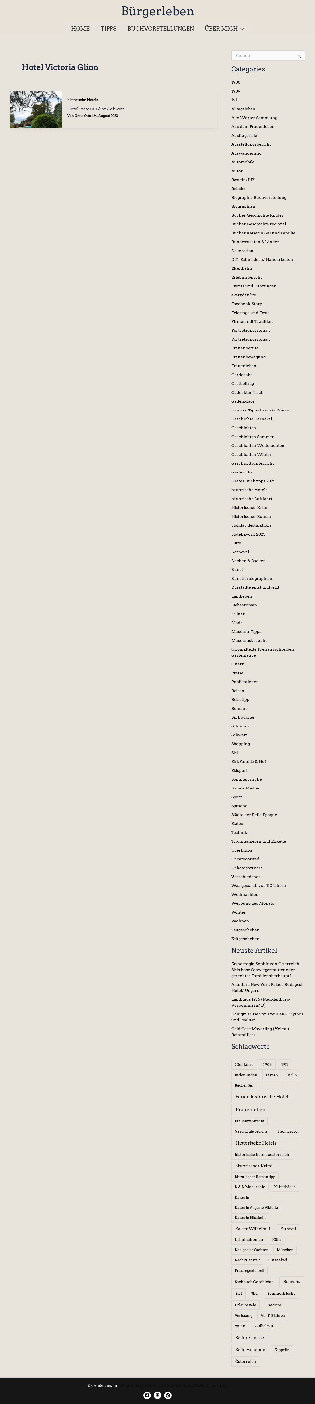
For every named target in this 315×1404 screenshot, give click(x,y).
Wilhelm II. (264, 1326)
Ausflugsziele (244, 135)
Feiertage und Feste (250, 312)
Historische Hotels (256, 1143)
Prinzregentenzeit (249, 1271)
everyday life (243, 295)
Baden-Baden (246, 1075)
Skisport (239, 770)
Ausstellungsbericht (251, 144)
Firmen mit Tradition (252, 321)
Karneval (240, 552)
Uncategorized (245, 859)
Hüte (236, 543)
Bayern (272, 1075)
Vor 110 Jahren (273, 1316)
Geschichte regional (252, 1131)
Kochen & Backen (248, 560)
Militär (238, 614)
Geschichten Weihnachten (257, 445)
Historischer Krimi (249, 507)
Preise (237, 673)
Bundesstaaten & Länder (255, 241)
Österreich (245, 1361)
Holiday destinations (251, 525)
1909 (235, 91)
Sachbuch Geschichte (254, 1282)
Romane (239, 708)
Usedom (273, 1305)
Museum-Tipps (246, 631)
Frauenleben (243, 365)
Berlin (291, 1075)
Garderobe (241, 374)
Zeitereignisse (250, 1337)
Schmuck (240, 726)
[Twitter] (168, 1395)
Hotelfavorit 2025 (248, 534)
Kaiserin (242, 1197)
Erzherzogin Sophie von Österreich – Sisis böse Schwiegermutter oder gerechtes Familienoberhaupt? (266, 970)
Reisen (237, 690)
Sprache (239, 806)
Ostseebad (277, 1260)
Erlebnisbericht (246, 277)
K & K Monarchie (250, 1187)
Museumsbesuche (249, 640)
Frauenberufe (245, 348)
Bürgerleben (157, 11)
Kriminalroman (249, 1239)
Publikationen (245, 681)
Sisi (234, 752)
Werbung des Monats (252, 903)
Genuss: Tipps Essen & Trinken (261, 410)
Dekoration (242, 250)
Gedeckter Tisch (247, 392)
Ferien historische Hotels (263, 1096)
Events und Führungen (254, 286)
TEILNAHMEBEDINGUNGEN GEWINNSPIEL (200, 1385)
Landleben (241, 596)
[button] (241, 28)
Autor (237, 171)
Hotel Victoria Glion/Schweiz (95, 109)
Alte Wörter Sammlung (254, 117)
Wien (240, 1326)
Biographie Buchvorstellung (258, 197)
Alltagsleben (243, 109)
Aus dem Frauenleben (253, 126)
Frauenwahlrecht (249, 1121)
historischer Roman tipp (255, 1177)
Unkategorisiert (246, 868)
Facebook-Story (246, 303)
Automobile (242, 162)
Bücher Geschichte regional (258, 224)
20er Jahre (244, 1064)
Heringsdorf (288, 1131)
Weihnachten (245, 894)
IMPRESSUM (126, 1385)
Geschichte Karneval (251, 419)
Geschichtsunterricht (252, 463)
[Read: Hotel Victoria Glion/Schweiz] (36, 109)
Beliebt (238, 188)
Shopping (240, 743)
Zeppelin (282, 1350)
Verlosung (243, 1316)
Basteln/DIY (243, 179)
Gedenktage (243, 401)
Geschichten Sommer (252, 436)
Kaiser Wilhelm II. (253, 1228)
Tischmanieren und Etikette (258, 841)
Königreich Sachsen (251, 1250)
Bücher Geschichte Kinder (257, 215)
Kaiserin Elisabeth (250, 1217)
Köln (276, 1239)
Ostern (238, 664)
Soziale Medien (246, 788)
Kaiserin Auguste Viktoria (256, 1208)
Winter (238, 912)
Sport (236, 797)
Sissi (254, 1293)
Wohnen (240, 921)
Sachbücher (243, 717)
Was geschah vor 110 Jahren (258, 885)
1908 (235, 82)
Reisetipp (240, 699)
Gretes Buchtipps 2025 (253, 481)
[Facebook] (147, 1395)
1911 (235, 100)
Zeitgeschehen (245, 930)
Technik (239, 832)
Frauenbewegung (248, 357)
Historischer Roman (251, 516)
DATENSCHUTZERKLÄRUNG (154, 1385)
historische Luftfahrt (251, 498)
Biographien (243, 206)
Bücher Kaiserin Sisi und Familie (263, 233)
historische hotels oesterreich (262, 1154)
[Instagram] (157, 1395)
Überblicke (242, 850)
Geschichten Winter (251, 454)
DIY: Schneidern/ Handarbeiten (262, 259)
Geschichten (243, 428)
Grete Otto (241, 472)
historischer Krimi (253, 1165)
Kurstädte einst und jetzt (255, 587)
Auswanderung (246, 153)
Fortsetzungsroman (250, 330)
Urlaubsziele (245, 1305)
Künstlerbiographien (251, 578)
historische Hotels (82, 100)
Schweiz (239, 735)
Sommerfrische (246, 779)
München (285, 1250)
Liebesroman (244, 605)
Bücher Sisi (244, 1085)
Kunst (237, 569)
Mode (237, 622)
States (237, 823)
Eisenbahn (241, 268)
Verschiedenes (245, 876)
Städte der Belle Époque (254, 814)
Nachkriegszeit (247, 1260)
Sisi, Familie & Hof (248, 761)
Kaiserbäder (284, 1187)
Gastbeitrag (242, 383)
